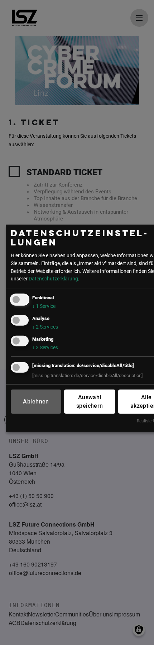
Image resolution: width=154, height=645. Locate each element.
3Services (45, 348)
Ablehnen (36, 401)
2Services (45, 327)
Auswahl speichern (89, 401)
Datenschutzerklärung (53, 279)
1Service (44, 306)
